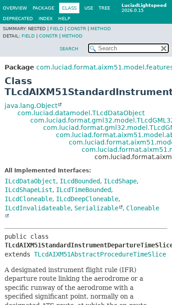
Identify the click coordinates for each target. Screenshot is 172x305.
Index (46, 18)
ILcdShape (120, 181)
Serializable (96, 208)
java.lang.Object (31, 105)
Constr (76, 28)
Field (56, 28)
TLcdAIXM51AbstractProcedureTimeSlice (100, 254)
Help (64, 18)
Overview (15, 8)
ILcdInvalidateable (38, 208)
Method (100, 28)
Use (88, 8)
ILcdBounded (80, 181)
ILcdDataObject (30, 181)
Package (43, 8)
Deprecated (18, 18)
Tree (104, 8)
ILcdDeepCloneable (87, 199)
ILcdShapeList (28, 189)
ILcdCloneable (28, 199)
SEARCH (69, 48)
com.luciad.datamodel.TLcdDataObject (80, 113)
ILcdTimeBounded (83, 189)
